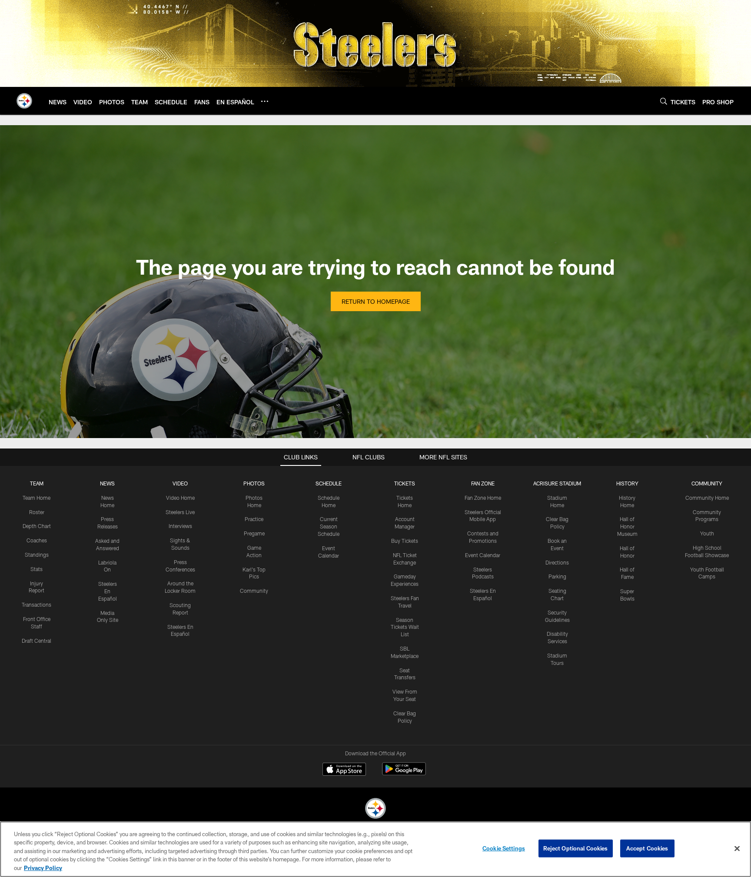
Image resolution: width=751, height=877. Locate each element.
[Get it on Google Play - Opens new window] (403, 773)
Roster (36, 512)
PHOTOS (254, 483)
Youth (707, 533)
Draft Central (36, 641)
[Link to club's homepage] (24, 100)
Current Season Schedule (328, 526)
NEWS (107, 483)
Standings (37, 554)
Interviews (180, 526)
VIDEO (180, 483)
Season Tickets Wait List (405, 627)
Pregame (254, 533)
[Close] (737, 848)
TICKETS (404, 483)
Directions (557, 562)
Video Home (180, 498)
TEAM (36, 483)
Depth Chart (37, 526)
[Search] (663, 101)
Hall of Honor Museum (627, 526)
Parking (557, 576)
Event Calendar (482, 555)
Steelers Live (180, 512)
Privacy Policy (43, 867)
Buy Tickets (404, 541)
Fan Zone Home (483, 498)
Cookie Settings (503, 848)
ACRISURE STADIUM (557, 483)
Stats (36, 569)
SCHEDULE (329, 483)
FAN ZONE (483, 483)
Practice (254, 519)
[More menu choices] (264, 101)
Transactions (36, 604)
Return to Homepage (376, 301)
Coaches (37, 540)
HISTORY (627, 483)
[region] (375, 849)
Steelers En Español (107, 591)
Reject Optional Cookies (575, 848)
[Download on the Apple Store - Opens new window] (344, 770)
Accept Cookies (647, 848)
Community (254, 591)
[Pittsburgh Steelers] (375, 809)
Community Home (707, 498)
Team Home (36, 498)
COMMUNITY (706, 483)
